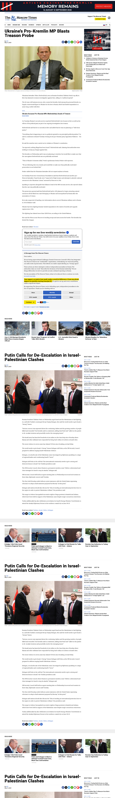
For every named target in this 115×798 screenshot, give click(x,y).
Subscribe (76, 241)
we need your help (29, 276)
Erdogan (50, 510)
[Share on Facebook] (63, 42)
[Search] (109, 25)
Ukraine (35, 227)
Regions (24, 25)
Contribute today (100, 19)
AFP (7, 41)
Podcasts (54, 25)
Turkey (35, 510)
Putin (45, 510)
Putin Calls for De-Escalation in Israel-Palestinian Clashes (43, 357)
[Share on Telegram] (69, 42)
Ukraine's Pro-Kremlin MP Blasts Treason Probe (37, 33)
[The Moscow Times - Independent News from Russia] (21, 18)
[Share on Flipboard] (78, 42)
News (9, 25)
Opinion (38, 25)
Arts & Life (46, 25)
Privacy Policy (37, 244)
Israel (40, 510)
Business (31, 25)
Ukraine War (16, 25)
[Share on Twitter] (66, 42)
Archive (61, 25)
